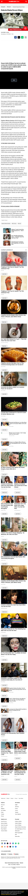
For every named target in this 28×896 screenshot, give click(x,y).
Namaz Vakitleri (4, 823)
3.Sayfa (2, 814)
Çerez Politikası (18, 825)
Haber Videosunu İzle (15, 29)
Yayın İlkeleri (21, 798)
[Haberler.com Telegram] (13, 847)
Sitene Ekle (17, 836)
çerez (23, 891)
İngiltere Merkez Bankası (6, 223)
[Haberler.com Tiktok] (10, 847)
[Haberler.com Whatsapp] (16, 843)
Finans (16, 808)
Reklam (8, 798)
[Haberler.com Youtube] (8, 847)
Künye (16, 798)
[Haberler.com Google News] (2, 843)
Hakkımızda (3, 798)
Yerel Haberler (18, 814)
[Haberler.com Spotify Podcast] (18, 843)
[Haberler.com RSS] (2, 847)
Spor (2, 806)
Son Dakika (3, 810)
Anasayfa (3, 6)
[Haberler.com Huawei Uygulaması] (16, 854)
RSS (16, 834)
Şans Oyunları (4, 827)
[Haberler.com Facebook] (5, 843)
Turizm (16, 810)
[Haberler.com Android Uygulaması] (10, 854)
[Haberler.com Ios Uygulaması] (4, 854)
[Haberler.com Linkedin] (13, 843)
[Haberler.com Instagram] (10, 843)
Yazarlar (16, 812)
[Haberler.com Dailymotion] (16, 847)
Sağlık (16, 804)
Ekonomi (9, 6)
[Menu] (2, 1)
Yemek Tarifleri (4, 830)
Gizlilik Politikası (18, 823)
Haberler (3, 802)
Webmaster (17, 830)
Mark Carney (14, 223)
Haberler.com (4, 819)
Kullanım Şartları (18, 821)
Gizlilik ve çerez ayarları (6, 867)
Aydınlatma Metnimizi (5, 894)
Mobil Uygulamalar (19, 832)
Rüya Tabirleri (4, 828)
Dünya (2, 816)
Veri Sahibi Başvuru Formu (20, 828)
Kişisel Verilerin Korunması (20, 827)
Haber (9, 864)
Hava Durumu (4, 821)
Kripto (2, 812)
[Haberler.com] (5, 794)
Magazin (2, 808)
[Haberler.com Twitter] (8, 843)
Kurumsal (17, 819)
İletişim (12, 798)
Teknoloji (17, 806)
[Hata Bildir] (13, 867)
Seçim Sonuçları (4, 825)
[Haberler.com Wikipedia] (5, 847)
